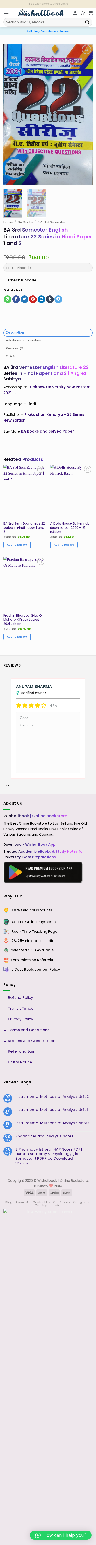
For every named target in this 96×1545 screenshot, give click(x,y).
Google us (81, 1202)
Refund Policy (21, 997)
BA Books (25, 222)
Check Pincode (22, 280)
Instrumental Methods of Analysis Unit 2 (52, 1096)
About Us (23, 1202)
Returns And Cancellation (31, 1040)
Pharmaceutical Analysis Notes (44, 1136)
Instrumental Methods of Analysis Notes (52, 1123)
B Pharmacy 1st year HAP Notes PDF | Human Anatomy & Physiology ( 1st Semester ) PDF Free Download (48, 1153)
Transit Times (20, 1008)
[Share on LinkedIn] (41, 299)
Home (8, 222)
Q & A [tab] (10, 356)
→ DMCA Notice (17, 1062)
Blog (9, 1202)
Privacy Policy (20, 1019)
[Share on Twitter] (25, 299)
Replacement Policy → (44, 969)
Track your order (48, 1205)
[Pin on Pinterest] (33, 299)
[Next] (85, 115)
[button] (6, 13)
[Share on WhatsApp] (8, 299)
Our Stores (61, 1202)
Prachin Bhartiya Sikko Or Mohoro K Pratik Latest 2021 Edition (23, 620)
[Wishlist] (83, 13)
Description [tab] (15, 332)
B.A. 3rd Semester (51, 222)
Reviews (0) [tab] (15, 348)
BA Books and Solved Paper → (49, 431)
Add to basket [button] (17, 544)
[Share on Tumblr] (50, 299)
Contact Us (41, 1202)
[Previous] (11, 115)
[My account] (75, 13)
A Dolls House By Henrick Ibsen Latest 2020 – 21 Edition (69, 527)
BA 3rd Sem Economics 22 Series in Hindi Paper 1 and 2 (24, 527)
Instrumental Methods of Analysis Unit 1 (51, 1109)
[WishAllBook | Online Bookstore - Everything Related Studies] (41, 12)
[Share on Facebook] (16, 299)
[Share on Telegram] (58, 299)
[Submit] (87, 22)
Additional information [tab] (23, 340)
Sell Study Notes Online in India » (48, 31)
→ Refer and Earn (19, 1051)
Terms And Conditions (28, 1029)
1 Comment (29, 1163)
